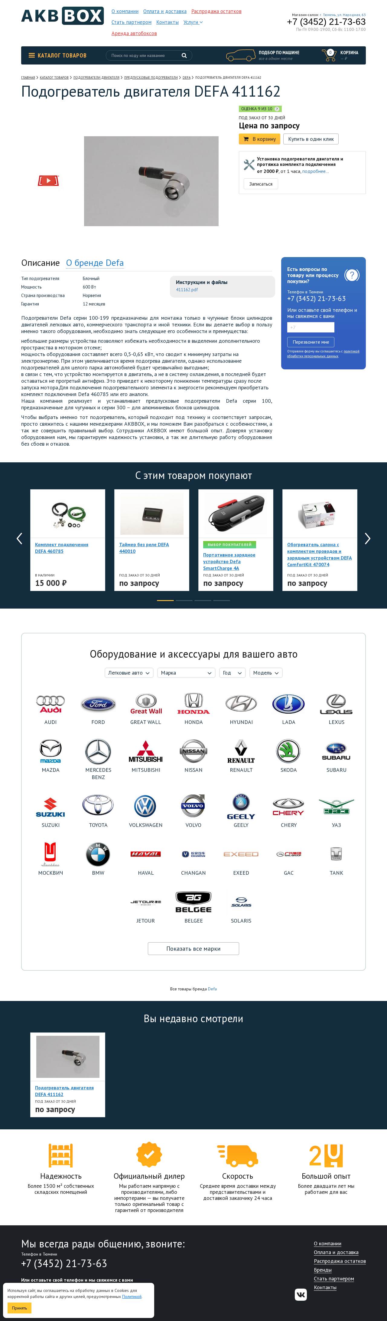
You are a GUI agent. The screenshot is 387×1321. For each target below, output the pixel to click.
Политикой (131, 1296)
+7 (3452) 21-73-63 (326, 21)
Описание (40, 262)
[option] (48, 143)
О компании (125, 11)
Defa (212, 989)
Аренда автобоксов (134, 33)
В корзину (264, 138)
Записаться (260, 184)
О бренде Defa (95, 262)
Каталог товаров (62, 55)
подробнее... (315, 171)
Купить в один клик (311, 138)
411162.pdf (187, 289)
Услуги (192, 22)
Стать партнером (131, 22)
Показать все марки (193, 949)
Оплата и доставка (165, 11)
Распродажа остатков (216, 11)
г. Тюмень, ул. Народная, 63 (343, 14)
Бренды (323, 1270)
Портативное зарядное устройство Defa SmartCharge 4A (229, 561)
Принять (19, 1308)
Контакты (167, 22)
